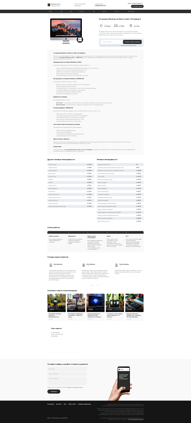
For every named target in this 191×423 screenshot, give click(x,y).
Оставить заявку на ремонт (132, 42)
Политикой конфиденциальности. (136, 419)
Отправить (54, 391)
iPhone (50, 11)
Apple (53, 14)
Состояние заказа (137, 6)
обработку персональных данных (128, 45)
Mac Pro (104, 11)
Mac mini (117, 11)
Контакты (59, 404)
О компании (50, 404)
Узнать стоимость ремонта (135, 3)
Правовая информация (84, 404)
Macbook (81, 11)
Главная (49, 14)
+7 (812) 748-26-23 (100, 5)
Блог (65, 404)
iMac (94, 11)
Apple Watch (131, 11)
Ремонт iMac (58, 14)
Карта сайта (72, 404)
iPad (61, 11)
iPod (71, 11)
